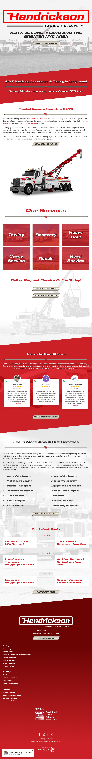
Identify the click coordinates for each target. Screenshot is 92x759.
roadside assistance (39, 118)
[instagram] (44, 734)
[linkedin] (48, 734)
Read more (17, 403)
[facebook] (39, 734)
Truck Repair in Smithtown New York (71, 542)
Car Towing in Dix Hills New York (16, 542)
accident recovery (27, 123)
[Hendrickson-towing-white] (46, 617)
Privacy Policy (49, 739)
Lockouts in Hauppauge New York (19, 581)
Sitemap (41, 739)
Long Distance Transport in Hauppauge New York (19, 562)
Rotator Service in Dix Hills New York (69, 581)
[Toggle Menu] (87, 4)
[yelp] (52, 734)
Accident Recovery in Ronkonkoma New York (71, 562)
